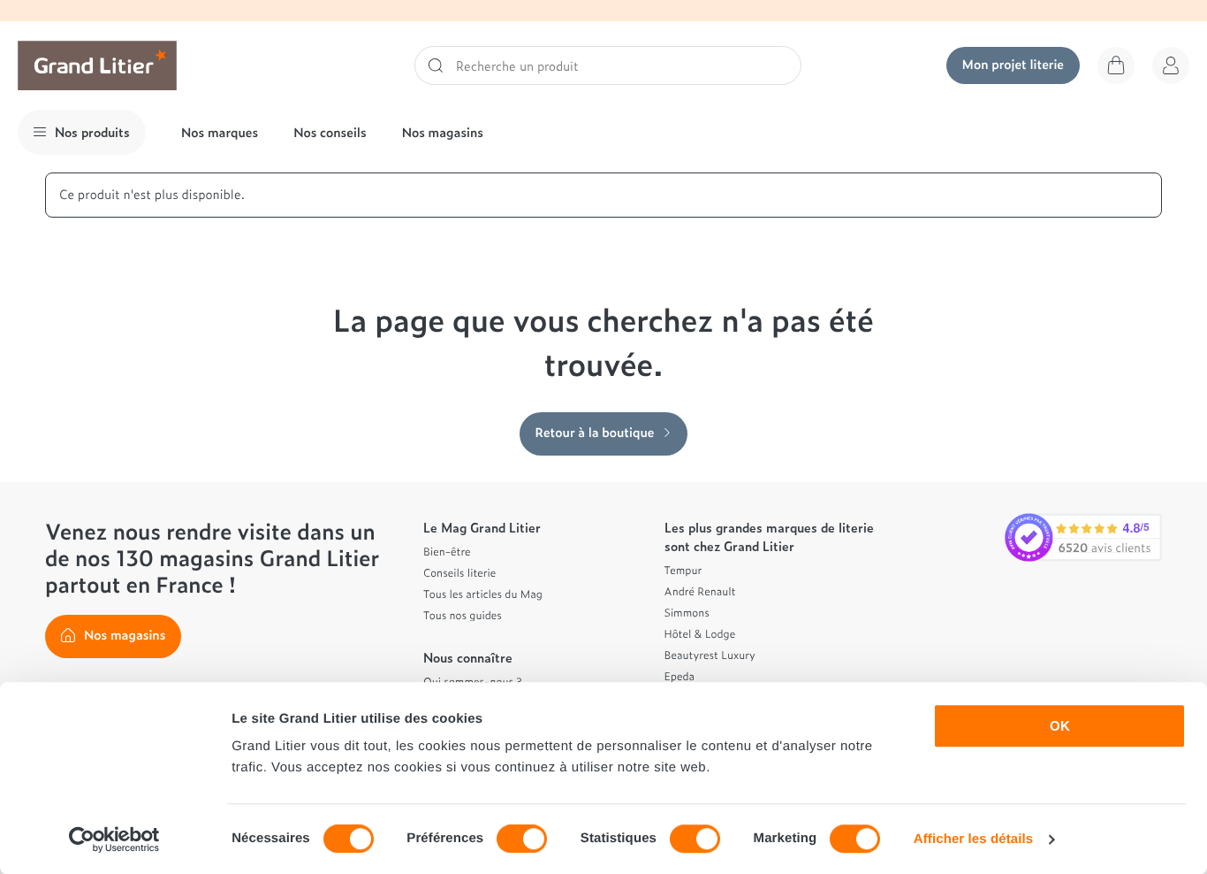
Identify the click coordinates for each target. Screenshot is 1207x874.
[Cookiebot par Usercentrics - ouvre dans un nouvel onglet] (114, 839)
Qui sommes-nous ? (472, 681)
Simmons (687, 612)
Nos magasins (442, 132)
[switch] (522, 838)
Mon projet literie (1013, 64)
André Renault (700, 591)
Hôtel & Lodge (700, 633)
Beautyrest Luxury (709, 654)
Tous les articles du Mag (483, 593)
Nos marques (219, 132)
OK (1060, 725)
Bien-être (447, 551)
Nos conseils (330, 132)
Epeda (679, 676)
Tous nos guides (462, 615)
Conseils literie (459, 572)
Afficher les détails (973, 839)
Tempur (683, 569)
